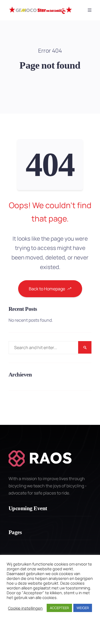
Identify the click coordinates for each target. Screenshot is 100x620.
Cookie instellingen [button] (25, 608)
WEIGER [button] (83, 607)
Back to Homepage (47, 289)
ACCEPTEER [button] (59, 607)
